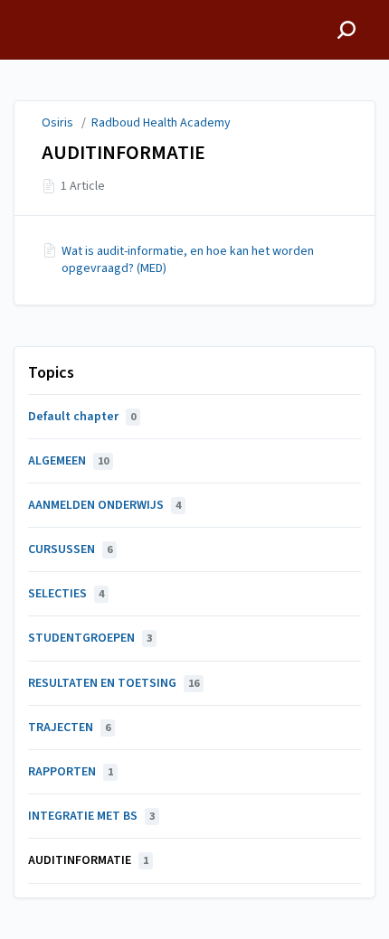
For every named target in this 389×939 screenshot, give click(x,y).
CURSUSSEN (70, 549)
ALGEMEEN (68, 461)
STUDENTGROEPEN (90, 638)
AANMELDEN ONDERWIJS (104, 505)
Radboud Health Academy (161, 123)
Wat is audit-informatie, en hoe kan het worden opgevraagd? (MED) (188, 259)
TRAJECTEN (69, 727)
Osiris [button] (32, 9)
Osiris (57, 123)
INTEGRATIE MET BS (91, 816)
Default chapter (82, 417)
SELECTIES (66, 594)
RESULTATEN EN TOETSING (113, 683)
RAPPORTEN (70, 772)
